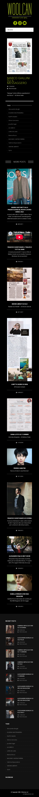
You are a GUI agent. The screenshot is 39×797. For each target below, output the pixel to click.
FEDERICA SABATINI (19, 468)
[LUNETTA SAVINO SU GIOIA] (19, 349)
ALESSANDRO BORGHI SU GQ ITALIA (25, 639)
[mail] (25, 23)
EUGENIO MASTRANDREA (15, 113)
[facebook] (15, 23)
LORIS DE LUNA (12, 131)
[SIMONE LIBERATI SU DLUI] (19, 284)
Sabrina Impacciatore (14, 143)
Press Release (12, 88)
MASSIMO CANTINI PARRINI (16, 139)
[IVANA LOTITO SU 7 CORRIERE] (19, 414)
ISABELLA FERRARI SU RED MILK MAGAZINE (19, 595)
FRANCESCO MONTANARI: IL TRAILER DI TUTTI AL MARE (20, 248)
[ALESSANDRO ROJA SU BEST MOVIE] (19, 544)
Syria (10, 150)
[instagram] (20, 23)
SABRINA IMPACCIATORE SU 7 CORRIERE (25, 651)
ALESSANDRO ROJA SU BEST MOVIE (19, 556)
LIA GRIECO (11, 128)
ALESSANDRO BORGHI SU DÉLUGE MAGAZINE (25, 687)
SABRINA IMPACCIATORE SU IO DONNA (25, 627)
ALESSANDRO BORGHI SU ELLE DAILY (25, 711)
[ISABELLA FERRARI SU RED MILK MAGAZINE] (19, 582)
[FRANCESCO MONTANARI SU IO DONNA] (19, 498)
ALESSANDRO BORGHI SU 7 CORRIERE (25, 675)
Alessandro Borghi (14, 109)
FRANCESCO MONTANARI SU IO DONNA (19, 518)
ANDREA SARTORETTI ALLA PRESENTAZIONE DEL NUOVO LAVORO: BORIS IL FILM (19, 209)
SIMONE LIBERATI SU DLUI (19, 304)
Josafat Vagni (12, 124)
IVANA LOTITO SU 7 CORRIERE (19, 434)
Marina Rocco (12, 135)
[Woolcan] (19, 11)
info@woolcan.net (28, 794)
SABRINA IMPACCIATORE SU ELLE (25, 663)
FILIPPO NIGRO (12, 117)
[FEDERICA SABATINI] (19, 456)
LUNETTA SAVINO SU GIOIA (19, 384)
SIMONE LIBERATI (13, 147)
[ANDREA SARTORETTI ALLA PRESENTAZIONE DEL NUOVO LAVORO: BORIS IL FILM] (19, 186)
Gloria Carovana (13, 120)
